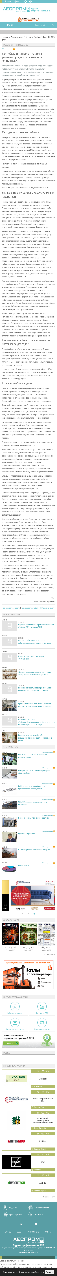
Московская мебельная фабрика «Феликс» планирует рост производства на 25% (35, 689)
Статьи (28, 37)
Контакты (39, 1214)
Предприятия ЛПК (42, 1013)
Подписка (13, 1207)
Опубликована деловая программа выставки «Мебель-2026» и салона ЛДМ (36, 625)
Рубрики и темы (33, 1232)
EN (18, 1)
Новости (19, 1232)
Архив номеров (17, 37)
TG (30, 2)
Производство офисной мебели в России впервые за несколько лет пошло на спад (34, 704)
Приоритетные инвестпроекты (15, 1029)
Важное (8, 1232)
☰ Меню (8, 25)
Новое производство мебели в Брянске (33, 818)
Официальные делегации (42, 1029)
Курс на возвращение (26, 833)
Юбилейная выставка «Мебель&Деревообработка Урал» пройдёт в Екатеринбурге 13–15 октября (36, 722)
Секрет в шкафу (24, 865)
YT (35, 1224)
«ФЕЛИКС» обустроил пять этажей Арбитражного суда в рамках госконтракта (35, 641)
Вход (9, 1)
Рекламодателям (42, 1207)
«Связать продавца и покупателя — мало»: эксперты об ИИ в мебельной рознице (35, 673)
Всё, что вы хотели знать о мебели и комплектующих (32, 755)
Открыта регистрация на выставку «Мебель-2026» (31, 657)
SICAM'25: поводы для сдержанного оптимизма (32, 803)
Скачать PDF (10, 950)
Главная (5, 37)
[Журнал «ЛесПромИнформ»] (28, 9)
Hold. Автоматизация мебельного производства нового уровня (31, 787)
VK (25, 1)
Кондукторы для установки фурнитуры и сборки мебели (34, 771)
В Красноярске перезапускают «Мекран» (34, 849)
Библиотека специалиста (14, 1013)
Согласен (49, 1272)
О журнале (48, 1232)
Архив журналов (15, 1214)
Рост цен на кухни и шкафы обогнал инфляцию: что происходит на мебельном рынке (35, 737)
